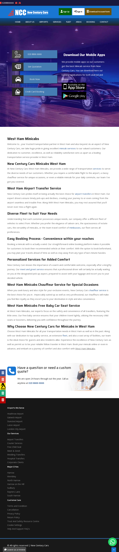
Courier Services (14, 443)
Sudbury (11, 487)
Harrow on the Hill (15, 484)
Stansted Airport (14, 421)
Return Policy (13, 517)
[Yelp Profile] (3, 400)
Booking (90, 22)
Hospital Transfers (16, 458)
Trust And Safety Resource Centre (23, 521)
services (97, 168)
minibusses (75, 227)
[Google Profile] (3, 379)
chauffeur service (97, 290)
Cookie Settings (14, 525)
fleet (65, 335)
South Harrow (13, 495)
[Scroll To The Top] (113, 549)
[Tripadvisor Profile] (3, 393)
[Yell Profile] (3, 386)
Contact (104, 22)
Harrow (10, 472)
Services (57, 22)
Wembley (11, 476)
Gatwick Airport (14, 417)
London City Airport (16, 429)
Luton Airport (13, 425)
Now (35, 79)
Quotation (35, 66)
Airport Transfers (15, 439)
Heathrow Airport (15, 413)
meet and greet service (32, 269)
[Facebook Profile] (3, 372)
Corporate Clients (15, 462)
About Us (29, 22)
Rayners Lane (13, 491)
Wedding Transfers (16, 454)
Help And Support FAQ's (18, 528)
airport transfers (83, 193)
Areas (79, 22)
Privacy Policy (13, 513)
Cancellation (13, 509)
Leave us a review (16, 549)
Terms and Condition (17, 506)
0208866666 (8, 2)
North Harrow (13, 480)
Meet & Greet (13, 450)
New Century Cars (40, 545)
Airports (43, 22)
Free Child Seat (14, 447)
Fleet (68, 22)
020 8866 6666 (36, 382)
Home (17, 22)
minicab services (67, 148)
